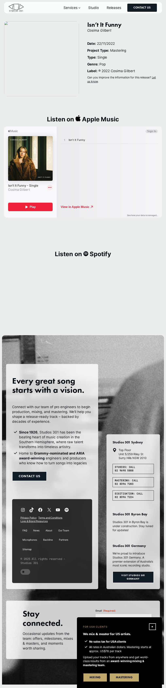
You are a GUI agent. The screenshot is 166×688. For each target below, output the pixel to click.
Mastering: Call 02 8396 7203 (126, 482)
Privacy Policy (28, 517)
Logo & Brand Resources (34, 521)
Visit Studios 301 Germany (133, 577)
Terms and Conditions (50, 517)
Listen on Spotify (83, 254)
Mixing (95, 677)
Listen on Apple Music (83, 119)
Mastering (124, 677)
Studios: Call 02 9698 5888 (125, 468)
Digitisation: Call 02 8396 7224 (129, 495)
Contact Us (142, 7)
